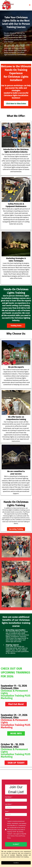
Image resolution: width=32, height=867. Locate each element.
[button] (29, 5)
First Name (8, 797)
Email (7, 811)
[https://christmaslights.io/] (8, 5)
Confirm (16, 863)
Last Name (8, 804)
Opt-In (7, 818)
